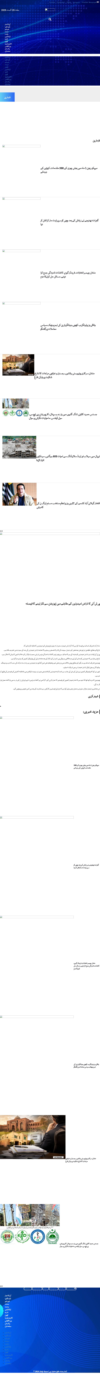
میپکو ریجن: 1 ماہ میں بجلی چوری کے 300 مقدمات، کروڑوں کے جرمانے (68, 170)
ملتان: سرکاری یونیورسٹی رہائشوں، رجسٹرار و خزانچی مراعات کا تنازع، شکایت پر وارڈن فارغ (64, 375)
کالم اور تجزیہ (8, 44)
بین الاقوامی (8, 46)
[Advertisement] (50, 120)
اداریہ (6, 39)
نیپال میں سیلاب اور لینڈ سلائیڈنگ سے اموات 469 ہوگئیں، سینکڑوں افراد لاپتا (68, 458)
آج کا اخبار (7, 24)
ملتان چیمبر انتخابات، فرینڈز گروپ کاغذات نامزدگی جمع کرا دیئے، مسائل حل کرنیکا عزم (68, 275)
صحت (7, 32)
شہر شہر (7, 29)
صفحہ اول (7, 51)
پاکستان (7, 49)
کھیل (6, 41)
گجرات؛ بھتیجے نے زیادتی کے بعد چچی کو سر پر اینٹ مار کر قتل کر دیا (69, 222)
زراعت (6, 34)
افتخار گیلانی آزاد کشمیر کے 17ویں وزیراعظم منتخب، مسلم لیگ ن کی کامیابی (68, 505)
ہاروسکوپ (7, 27)
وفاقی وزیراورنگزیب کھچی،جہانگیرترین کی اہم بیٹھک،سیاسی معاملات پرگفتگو (67, 327)
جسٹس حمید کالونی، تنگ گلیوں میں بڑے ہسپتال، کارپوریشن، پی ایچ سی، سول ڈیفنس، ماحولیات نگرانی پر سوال (63, 416)
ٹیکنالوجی (7, 37)
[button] (50, 55)
